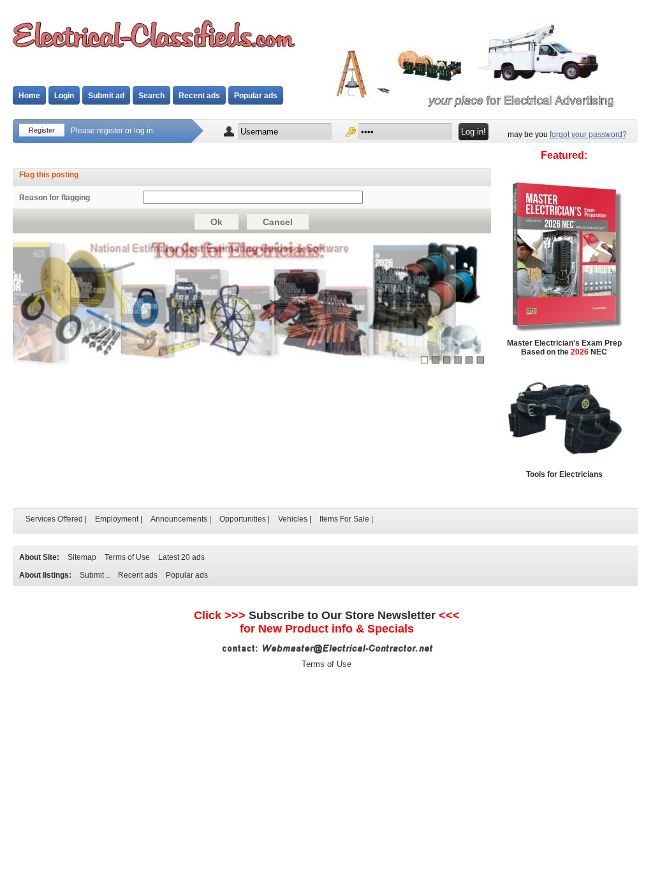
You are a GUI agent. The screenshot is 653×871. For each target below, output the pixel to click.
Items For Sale (344, 519)
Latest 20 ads (181, 557)
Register (42, 130)
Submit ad (106, 95)
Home (29, 95)
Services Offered (54, 519)
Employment (116, 519)
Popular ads (255, 95)
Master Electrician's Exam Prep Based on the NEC (564, 347)
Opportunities (242, 519)
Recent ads (199, 95)
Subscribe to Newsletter (342, 615)
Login (64, 95)
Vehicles (292, 519)
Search (151, 95)
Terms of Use (127, 557)
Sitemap (82, 557)
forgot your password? (588, 134)
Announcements (178, 519)
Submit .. (95, 575)
